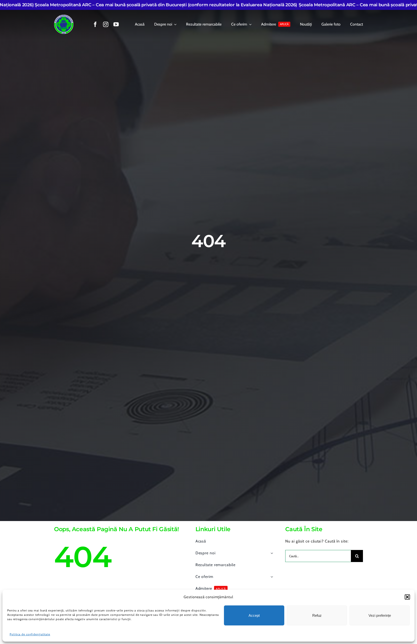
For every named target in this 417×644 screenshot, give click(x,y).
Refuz (317, 615)
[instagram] (106, 24)
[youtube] (116, 24)
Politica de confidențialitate (30, 634)
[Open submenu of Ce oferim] (271, 577)
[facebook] (95, 24)
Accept (254, 615)
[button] (407, 597)
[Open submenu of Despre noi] (271, 553)
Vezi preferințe (379, 615)
